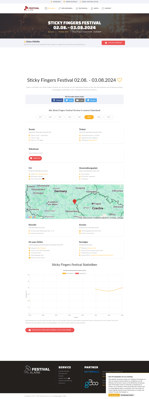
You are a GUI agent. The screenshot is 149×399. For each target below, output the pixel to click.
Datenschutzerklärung (65, 380)
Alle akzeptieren (114, 395)
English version (63, 378)
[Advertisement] (74, 60)
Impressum (62, 383)
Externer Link (93, 140)
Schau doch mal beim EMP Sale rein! (102, 255)
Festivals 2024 (63, 32)
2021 (59, 117)
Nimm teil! (37, 158)
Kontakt (108, 8)
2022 (69, 117)
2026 (108, 117)
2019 (40, 117)
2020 (50, 117)
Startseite (51, 32)
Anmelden (57, 1)
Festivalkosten (63, 373)
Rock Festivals (41, 248)
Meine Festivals (71, 1)
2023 (79, 117)
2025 (98, 117)
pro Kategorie (66, 8)
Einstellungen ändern (127, 395)
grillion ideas (58, 396)
